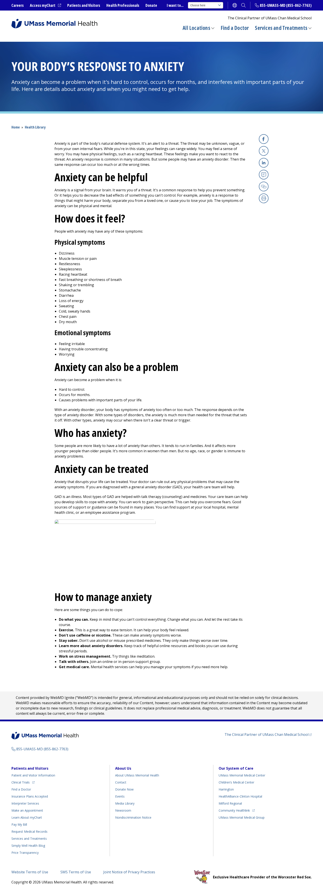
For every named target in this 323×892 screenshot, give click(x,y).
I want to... (175, 5)
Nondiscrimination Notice (133, 817)
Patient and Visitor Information (33, 775)
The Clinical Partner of (268, 734)
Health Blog (28, 845)
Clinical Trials (22, 782)
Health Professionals (122, 5)
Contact (120, 782)
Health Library (35, 127)
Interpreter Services (25, 803)
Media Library (124, 803)
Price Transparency (25, 852)
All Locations (196, 27)
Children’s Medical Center (236, 782)
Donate (151, 5)
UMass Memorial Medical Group (242, 817)
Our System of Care (236, 768)
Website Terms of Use (29, 872)
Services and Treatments (281, 27)
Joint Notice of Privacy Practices (129, 872)
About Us (123, 768)
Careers (17, 5)
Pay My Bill (19, 824)
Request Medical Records (29, 831)
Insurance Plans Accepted (29, 796)
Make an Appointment (27, 810)
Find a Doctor (235, 28)
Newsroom (123, 810)
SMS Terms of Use (75, 872)
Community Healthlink (234, 810)
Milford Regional (230, 803)
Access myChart (45, 5)
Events (120, 796)
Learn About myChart (26, 817)
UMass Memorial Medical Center (242, 775)
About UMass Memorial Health (137, 775)
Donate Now (124, 789)
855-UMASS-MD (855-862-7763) (286, 5)
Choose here (197, 5)
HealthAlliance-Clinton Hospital (240, 796)
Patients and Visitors (83, 5)
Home (15, 127)
